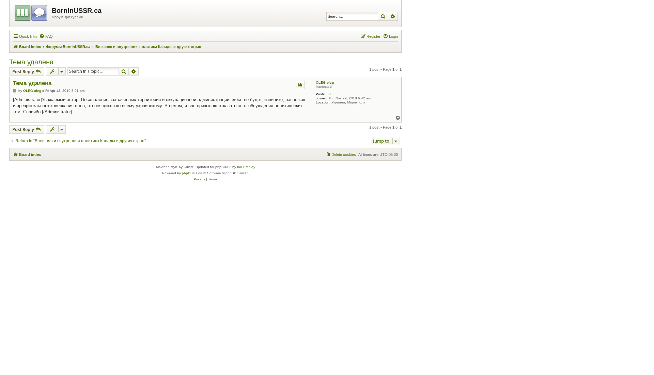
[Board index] (31, 12)
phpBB (187, 173)
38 (329, 94)
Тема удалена (31, 62)
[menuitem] (46, 36)
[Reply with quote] (300, 85)
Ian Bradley (246, 167)
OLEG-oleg (325, 82)
